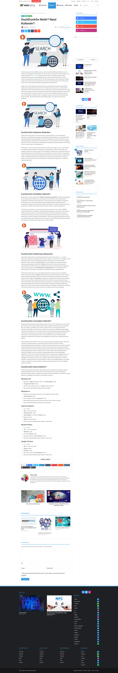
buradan (61, 257)
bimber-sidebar (46, 459)
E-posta (23, 568)
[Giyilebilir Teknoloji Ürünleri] (45, 524)
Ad (22, 563)
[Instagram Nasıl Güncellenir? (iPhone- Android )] (79, 90)
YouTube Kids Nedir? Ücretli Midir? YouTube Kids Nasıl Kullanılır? (89, 182)
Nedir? (88, 1)
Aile (75, 612)
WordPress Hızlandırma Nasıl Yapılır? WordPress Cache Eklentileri (90, 173)
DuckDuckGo (34, 75)
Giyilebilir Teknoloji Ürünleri (44, 533)
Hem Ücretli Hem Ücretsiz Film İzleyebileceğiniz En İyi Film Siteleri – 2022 (90, 84)
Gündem (96, 1)
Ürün (76, 5)
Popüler (93, 59)
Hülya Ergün (26, 27)
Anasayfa (73, 1)
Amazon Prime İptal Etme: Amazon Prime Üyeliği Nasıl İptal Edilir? (28, 528)
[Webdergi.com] (27, 5)
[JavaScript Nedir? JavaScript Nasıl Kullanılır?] (79, 161)
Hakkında (78, 1)
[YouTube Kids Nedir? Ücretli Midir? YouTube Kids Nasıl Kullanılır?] (79, 182)
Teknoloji (83, 1)
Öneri (92, 1)
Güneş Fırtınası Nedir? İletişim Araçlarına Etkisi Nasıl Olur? (90, 167)
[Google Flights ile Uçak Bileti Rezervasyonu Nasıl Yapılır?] (92, 128)
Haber (76, 621)
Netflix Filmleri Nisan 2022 (90, 77)
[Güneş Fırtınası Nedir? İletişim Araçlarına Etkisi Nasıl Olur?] (79, 167)
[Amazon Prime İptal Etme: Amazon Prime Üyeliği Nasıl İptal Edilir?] (28, 521)
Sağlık (76, 614)
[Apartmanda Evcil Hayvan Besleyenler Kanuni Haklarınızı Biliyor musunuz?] (81, 128)
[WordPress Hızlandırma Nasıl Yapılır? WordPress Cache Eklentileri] (79, 175)
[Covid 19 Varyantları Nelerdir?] (62, 521)
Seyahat (61, 5)
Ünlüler (76, 639)
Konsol (76, 630)
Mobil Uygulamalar (79, 625)
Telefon (76, 632)
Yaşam (76, 608)
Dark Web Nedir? (88, 64)
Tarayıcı (25, 408)
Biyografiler (77, 641)
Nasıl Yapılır (77, 601)
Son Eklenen (81, 59)
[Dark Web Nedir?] (79, 66)
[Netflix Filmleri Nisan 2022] (79, 78)
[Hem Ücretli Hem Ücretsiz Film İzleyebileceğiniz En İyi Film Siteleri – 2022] (79, 83)
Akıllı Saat (77, 634)
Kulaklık (76, 637)
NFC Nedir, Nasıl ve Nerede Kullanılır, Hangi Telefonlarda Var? (90, 72)
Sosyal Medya (78, 619)
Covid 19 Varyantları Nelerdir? (62, 527)
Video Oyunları (78, 628)
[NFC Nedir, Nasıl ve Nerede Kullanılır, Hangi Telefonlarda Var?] (79, 72)
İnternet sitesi (50, 568)
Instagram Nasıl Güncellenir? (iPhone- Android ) (89, 90)
